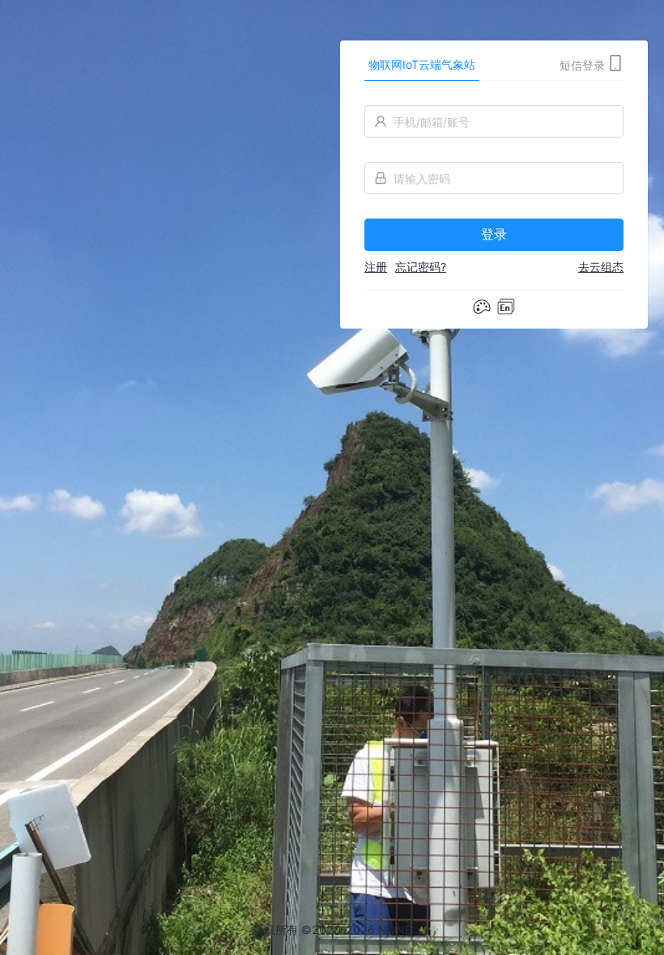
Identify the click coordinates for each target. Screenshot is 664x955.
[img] (506, 306)
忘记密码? (420, 267)
